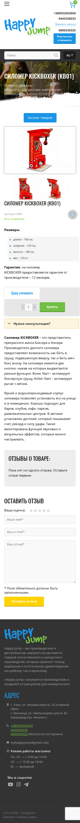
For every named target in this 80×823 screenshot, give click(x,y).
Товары (26, 85)
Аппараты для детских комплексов (32, 90)
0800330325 (67, 30)
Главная (10, 85)
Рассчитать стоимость (64, 38)
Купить (52, 307)
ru (68, 55)
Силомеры (12, 94)
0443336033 (67, 18)
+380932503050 (65, 13)
